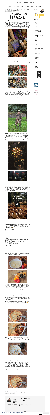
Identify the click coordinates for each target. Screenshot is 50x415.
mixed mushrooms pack (11, 392)
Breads (36, 23)
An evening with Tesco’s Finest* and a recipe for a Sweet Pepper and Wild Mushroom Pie (17, 10)
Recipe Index (11, 390)
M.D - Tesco (8, 392)
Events (8, 390)
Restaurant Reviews (38, 57)
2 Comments (13, 11)
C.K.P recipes (37, 25)
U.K (14, 393)
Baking (36, 22)
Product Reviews (37, 52)
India (35, 43)
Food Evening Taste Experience (22, 391)
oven (17, 392)
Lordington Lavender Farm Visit (25, 404)
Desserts (36, 32)
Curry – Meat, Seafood (38, 30)
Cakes (36, 26)
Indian (36, 44)
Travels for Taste (25, 2)
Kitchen (36, 45)
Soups (36, 63)
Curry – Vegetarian (38, 31)
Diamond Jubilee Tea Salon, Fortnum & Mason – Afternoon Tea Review (25, 399)
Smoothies (36, 62)
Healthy (36, 40)
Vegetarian (14, 390)
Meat (35, 49)
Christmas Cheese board (7, 391)
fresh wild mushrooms (27, 391)
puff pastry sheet (25, 392)
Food (9, 390)
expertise (10, 391)
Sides (35, 61)
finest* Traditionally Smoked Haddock (15, 391)
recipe (27, 392)
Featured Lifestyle (38, 36)
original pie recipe (15, 392)
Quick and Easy (37, 53)
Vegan (36, 66)
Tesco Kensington (12, 393)
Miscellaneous (37, 50)
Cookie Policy (16, 413)
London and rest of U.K (38, 48)
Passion (19, 392)
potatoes (23, 392)
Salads (36, 58)
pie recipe (21, 392)
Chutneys (36, 27)
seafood (36, 59)
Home (36, 41)
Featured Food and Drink (39, 35)
